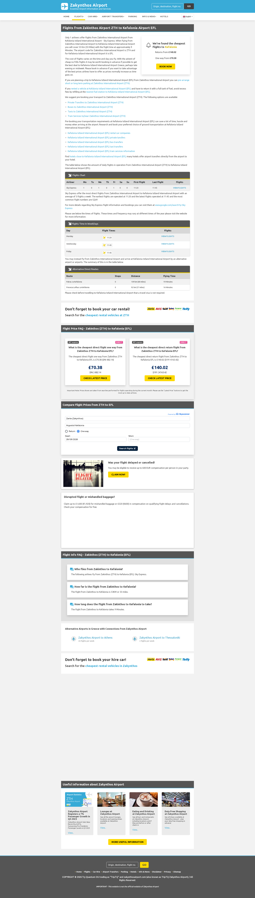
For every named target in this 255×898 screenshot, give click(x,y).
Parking (132, 16)
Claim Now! (118, 474)
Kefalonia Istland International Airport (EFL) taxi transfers (95, 146)
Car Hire (92, 16)
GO (189, 6)
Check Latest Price (95, 378)
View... (71, 833)
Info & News (148, 16)
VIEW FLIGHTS (179, 188)
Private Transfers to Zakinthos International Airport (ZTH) (96, 102)
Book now (166, 66)
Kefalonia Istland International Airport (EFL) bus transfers (95, 142)
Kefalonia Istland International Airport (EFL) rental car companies (99, 133)
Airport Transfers (112, 16)
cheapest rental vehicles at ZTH (107, 315)
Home (66, 16)
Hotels (164, 16)
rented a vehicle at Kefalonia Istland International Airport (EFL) (101, 88)
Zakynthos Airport (90, 6)
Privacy (167, 872)
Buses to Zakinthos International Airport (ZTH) (90, 107)
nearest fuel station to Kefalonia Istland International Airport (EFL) (118, 92)
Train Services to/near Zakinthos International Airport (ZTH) (97, 116)
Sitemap (177, 872)
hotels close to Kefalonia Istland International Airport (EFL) (98, 156)
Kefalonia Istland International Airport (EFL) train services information (101, 151)
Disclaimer (157, 872)
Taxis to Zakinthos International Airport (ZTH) (90, 111)
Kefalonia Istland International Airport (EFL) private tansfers (96, 137)
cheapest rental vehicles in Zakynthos (111, 665)
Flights (78, 16)
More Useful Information (127, 842)
